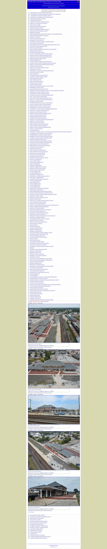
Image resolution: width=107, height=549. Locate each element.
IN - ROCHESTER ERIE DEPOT (35, 293)
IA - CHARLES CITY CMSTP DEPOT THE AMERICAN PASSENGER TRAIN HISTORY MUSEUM (49, 131)
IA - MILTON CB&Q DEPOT (34, 171)
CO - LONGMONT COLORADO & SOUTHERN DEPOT (40, 17)
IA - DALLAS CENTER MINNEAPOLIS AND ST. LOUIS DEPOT (42, 49)
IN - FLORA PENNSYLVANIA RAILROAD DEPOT (39, 286)
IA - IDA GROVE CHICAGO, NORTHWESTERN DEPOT (40, 95)
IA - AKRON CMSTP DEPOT (34, 69)
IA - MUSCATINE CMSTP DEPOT (35, 156)
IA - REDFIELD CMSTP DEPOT (35, 47)
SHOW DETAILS (45, 301)
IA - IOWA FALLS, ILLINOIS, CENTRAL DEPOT (38, 110)
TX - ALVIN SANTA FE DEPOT (35, 532)
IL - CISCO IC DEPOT (33, 238)
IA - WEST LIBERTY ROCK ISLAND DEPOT (38, 151)
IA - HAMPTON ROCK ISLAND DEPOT (37, 116)
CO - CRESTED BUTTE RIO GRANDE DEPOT (38, 21)
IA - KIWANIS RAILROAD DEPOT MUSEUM (38, 35)
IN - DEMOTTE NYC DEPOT (34, 519)
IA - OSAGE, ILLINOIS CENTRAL (35, 128)
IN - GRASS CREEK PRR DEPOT (35, 287)
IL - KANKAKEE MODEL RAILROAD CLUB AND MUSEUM (41, 215)
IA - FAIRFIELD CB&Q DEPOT (35, 165)
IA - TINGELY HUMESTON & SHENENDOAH (38, 206)
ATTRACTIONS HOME (48, 3)
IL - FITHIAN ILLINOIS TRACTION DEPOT (37, 249)
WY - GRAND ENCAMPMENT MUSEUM (37, 538)
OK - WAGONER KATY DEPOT (35, 530)
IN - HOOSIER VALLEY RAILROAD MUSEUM (38, 272)
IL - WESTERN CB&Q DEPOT (35, 263)
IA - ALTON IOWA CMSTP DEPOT (36, 72)
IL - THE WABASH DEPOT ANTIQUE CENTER (38, 218)
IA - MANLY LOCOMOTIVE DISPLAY (36, 122)
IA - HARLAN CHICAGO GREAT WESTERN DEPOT (40, 55)
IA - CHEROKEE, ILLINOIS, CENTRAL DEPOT (38, 92)
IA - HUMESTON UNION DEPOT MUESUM (38, 179)
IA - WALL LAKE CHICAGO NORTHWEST (37, 96)
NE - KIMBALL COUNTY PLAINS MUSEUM (38, 527)
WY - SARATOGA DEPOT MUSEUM (36, 535)
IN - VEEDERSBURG (33, 275)
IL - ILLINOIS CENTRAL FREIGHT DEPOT (37, 237)
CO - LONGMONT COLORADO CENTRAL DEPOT (39, 15)
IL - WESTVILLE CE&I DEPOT (35, 251)
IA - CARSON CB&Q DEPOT (34, 60)
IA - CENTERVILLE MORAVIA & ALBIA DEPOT (38, 176)
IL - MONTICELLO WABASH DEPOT (36, 217)
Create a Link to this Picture (36, 347)
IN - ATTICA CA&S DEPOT (34, 273)
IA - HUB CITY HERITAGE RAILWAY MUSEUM (38, 29)
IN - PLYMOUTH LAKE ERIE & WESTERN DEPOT (39, 516)
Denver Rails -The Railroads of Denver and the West (44, 1)
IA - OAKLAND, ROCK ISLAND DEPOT (37, 58)
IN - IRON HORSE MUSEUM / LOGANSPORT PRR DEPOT (41, 290)
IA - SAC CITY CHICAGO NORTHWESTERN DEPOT (40, 98)
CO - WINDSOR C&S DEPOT (34, 20)
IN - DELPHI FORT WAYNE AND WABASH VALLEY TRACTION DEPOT (44, 284)
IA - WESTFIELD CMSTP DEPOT (35, 196)
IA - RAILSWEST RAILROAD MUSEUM (37, 26)
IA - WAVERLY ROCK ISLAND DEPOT (37, 203)
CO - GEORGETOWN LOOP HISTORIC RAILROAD (40, 12)
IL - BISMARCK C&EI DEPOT (34, 252)
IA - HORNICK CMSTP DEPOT (35, 66)
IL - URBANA (31, 248)
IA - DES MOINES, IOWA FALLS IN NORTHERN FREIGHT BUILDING (44, 44)
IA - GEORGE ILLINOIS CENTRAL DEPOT (37, 76)
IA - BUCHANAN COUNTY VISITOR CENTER (38, 144)
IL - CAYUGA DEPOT (33, 225)
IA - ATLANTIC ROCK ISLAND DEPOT (36, 38)
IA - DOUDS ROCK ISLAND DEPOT (36, 170)
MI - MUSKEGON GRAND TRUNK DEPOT (38, 526)
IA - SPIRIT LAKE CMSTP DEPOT (35, 81)
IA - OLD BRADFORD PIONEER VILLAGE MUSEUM (40, 133)
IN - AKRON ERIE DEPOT (34, 295)
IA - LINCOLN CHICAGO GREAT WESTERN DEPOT (40, 142)
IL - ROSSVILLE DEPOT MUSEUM (36, 254)
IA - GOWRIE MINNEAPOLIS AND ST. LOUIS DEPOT (40, 102)
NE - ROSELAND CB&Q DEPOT (35, 529)
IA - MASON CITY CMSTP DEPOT (36, 121)
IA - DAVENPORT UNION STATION (36, 208)
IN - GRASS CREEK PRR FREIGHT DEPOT (38, 289)
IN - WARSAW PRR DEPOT (34, 296)
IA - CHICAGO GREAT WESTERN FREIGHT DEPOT (40, 141)
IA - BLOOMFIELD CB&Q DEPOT (36, 174)
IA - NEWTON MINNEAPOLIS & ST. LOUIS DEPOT (39, 209)
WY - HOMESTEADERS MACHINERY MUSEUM (39, 536)
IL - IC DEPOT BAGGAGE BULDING (36, 235)
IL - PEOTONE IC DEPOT (34, 257)
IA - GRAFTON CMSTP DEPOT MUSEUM (37, 125)
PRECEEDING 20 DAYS (53, 7)
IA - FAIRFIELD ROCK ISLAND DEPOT (37, 168)
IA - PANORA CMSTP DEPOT (35, 51)
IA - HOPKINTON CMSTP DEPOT (36, 147)
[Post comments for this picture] (43, 347)
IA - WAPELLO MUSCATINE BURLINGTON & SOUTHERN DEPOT (43, 205)
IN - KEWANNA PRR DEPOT (34, 292)
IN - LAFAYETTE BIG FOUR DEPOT (36, 283)
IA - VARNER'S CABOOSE (34, 32)
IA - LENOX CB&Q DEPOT (34, 186)
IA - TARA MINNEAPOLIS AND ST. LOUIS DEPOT (39, 105)
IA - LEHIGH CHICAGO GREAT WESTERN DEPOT (39, 104)
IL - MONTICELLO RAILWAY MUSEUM (37, 214)
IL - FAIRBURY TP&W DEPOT (35, 229)
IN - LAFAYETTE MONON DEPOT (35, 281)
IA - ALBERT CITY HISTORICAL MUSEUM (37, 23)
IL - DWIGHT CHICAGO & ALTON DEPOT (37, 222)
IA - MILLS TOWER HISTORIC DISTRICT (37, 202)
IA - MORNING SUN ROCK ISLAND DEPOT (38, 157)
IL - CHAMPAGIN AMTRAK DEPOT (36, 241)
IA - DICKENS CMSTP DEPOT (35, 84)
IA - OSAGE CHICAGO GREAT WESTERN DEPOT (39, 127)
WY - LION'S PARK (32, 533)
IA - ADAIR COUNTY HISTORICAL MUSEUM (38, 188)
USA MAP (56, 3)
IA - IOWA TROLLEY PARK (34, 25)
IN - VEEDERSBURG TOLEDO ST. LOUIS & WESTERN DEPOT (42, 277)
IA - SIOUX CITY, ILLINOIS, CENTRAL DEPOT (38, 67)
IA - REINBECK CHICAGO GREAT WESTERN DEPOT (40, 136)
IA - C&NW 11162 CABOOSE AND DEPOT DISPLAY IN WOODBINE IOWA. (45, 34)
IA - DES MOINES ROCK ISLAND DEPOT (37, 46)
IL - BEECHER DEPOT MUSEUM (35, 220)
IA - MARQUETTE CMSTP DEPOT (36, 40)
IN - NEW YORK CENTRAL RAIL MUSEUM (38, 269)
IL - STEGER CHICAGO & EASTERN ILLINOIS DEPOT (40, 260)
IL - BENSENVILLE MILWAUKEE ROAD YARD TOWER (40, 266)
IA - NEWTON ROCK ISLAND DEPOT (36, 211)
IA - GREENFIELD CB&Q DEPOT (35, 190)
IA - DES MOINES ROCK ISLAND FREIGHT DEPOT (40, 191)
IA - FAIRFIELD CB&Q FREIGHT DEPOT (37, 167)
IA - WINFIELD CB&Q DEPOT (35, 159)
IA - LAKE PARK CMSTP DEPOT (35, 78)
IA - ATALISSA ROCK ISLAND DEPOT (36, 153)
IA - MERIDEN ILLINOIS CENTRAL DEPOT (38, 197)
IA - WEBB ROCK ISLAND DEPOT (36, 87)
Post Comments (48, 347)
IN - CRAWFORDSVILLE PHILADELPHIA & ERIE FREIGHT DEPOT (43, 280)
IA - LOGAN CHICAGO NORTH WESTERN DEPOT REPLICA (42, 63)
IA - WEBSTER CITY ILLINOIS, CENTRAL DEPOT (39, 107)
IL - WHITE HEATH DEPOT (34, 240)
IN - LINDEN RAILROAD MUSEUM (36, 270)
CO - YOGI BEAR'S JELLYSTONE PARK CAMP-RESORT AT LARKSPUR (44, 14)
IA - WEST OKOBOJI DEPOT (34, 79)
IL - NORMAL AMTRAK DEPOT (35, 231)
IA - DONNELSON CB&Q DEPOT (35, 162)
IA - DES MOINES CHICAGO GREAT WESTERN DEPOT (41, 41)
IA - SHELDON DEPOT (33, 73)
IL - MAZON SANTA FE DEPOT (35, 223)
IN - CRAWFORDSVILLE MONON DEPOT (38, 278)
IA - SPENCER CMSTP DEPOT (35, 83)
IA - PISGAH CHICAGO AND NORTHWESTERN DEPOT (41, 64)
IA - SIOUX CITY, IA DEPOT (34, 37)
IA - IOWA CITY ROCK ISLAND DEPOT (37, 150)
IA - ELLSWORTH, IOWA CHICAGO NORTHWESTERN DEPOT (42, 109)
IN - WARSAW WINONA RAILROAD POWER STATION (40, 299)
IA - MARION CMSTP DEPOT (35, 148)
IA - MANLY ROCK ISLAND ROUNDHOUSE (38, 124)
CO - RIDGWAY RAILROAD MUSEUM (37, 18)
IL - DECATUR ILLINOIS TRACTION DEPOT (38, 234)
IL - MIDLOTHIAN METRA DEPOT (36, 261)
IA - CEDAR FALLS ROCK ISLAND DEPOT (38, 31)
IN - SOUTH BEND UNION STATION (36, 515)
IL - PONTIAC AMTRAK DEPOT (35, 228)
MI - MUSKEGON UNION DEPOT (36, 524)
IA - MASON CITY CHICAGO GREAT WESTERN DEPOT (41, 119)
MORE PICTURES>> (31, 512)
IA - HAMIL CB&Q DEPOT (34, 164)
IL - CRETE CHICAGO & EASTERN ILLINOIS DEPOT (40, 258)
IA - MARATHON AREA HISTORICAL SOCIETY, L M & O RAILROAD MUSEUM (46, 90)
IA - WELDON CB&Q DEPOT (34, 180)
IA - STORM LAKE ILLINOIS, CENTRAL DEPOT (38, 93)
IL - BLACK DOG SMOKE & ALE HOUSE (37, 244)
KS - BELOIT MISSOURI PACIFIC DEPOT (37, 522)
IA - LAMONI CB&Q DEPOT (34, 183)
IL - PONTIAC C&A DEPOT (34, 226)
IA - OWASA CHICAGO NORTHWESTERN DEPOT (39, 113)
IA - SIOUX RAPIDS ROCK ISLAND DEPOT (38, 89)
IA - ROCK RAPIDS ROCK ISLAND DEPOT (38, 75)
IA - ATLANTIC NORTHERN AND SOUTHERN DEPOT (40, 54)
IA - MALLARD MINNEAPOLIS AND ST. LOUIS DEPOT (40, 86)
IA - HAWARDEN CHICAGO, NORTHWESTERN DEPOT (41, 70)
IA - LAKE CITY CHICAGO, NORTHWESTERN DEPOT (40, 99)
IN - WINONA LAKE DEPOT (34, 298)
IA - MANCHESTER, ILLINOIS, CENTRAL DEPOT (39, 145)
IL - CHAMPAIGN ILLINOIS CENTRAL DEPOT (38, 243)
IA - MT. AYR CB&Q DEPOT (34, 185)
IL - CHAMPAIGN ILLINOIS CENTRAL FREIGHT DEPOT (41, 246)
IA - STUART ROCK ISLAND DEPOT (36, 52)
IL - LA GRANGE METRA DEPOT (35, 267)
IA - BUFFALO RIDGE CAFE (34, 199)
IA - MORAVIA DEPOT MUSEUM (35, 28)
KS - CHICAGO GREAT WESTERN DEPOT (37, 521)
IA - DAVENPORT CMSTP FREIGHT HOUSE (38, 212)
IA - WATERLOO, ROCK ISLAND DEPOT (37, 139)
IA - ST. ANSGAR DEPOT (33, 130)
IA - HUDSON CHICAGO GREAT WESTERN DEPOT (40, 138)
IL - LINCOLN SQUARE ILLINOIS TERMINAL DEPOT (40, 232)
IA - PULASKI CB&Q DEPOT (34, 173)
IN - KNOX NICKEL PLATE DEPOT (36, 518)
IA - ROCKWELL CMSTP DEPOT (35, 101)
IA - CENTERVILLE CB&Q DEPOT (36, 177)
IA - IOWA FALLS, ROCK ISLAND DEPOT (37, 112)
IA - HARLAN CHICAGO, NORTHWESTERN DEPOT (40, 57)
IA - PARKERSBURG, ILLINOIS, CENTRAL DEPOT (39, 134)
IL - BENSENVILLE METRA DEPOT (36, 264)
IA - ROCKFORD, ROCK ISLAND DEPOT (37, 118)
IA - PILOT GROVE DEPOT (34, 160)
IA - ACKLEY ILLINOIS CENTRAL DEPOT (37, 115)
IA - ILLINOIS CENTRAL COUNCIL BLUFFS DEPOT (40, 61)
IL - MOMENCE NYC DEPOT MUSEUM (37, 255)
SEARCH (62, 3)
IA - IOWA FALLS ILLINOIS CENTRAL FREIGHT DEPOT (40, 200)
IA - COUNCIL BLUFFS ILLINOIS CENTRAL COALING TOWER (42, 194)
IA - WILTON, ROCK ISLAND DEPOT (36, 154)
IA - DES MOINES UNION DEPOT (36, 43)
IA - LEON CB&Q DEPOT (34, 182)
